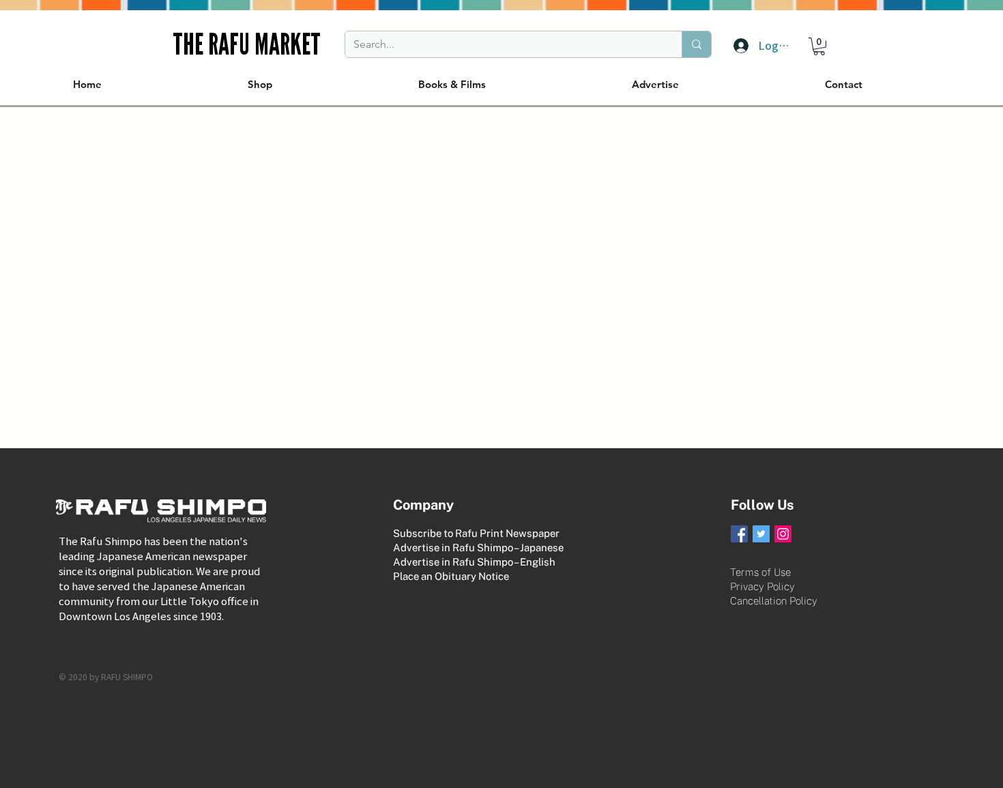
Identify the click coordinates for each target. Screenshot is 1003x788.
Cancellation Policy (773, 601)
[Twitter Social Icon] (761, 533)
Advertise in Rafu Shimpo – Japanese (478, 547)
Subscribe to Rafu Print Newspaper (476, 533)
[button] (819, 46)
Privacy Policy (762, 586)
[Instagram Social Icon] (782, 533)
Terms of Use (760, 572)
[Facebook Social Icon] (739, 533)
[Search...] (696, 44)
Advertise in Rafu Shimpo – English (474, 562)
